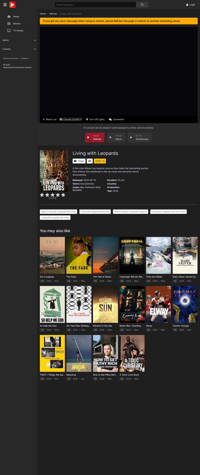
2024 (115, 191)
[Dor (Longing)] (52, 255)
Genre (5, 40)
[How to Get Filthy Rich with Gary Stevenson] (105, 353)
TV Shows (18, 30)
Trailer (81, 161)
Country (6, 49)
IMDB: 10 (100, 161)
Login (192, 4)
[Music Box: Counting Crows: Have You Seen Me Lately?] (132, 304)
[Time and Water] (158, 255)
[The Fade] (78, 255)
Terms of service (10, 58)
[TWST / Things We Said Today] (52, 353)
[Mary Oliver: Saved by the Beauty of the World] (185, 255)
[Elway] (158, 304)
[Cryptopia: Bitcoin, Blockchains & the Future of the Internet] (132, 255)
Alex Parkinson (87, 187)
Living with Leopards (95, 153)
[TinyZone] (13, 5)
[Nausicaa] (78, 353)
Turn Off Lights (97, 119)
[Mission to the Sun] (105, 304)
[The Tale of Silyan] (105, 255)
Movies (16, 23)
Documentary (87, 183)
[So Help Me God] (52, 304)
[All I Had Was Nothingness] (78, 304)
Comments (118, 119)
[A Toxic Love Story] (132, 353)
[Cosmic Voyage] (185, 304)
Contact (24, 58)
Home (16, 16)
